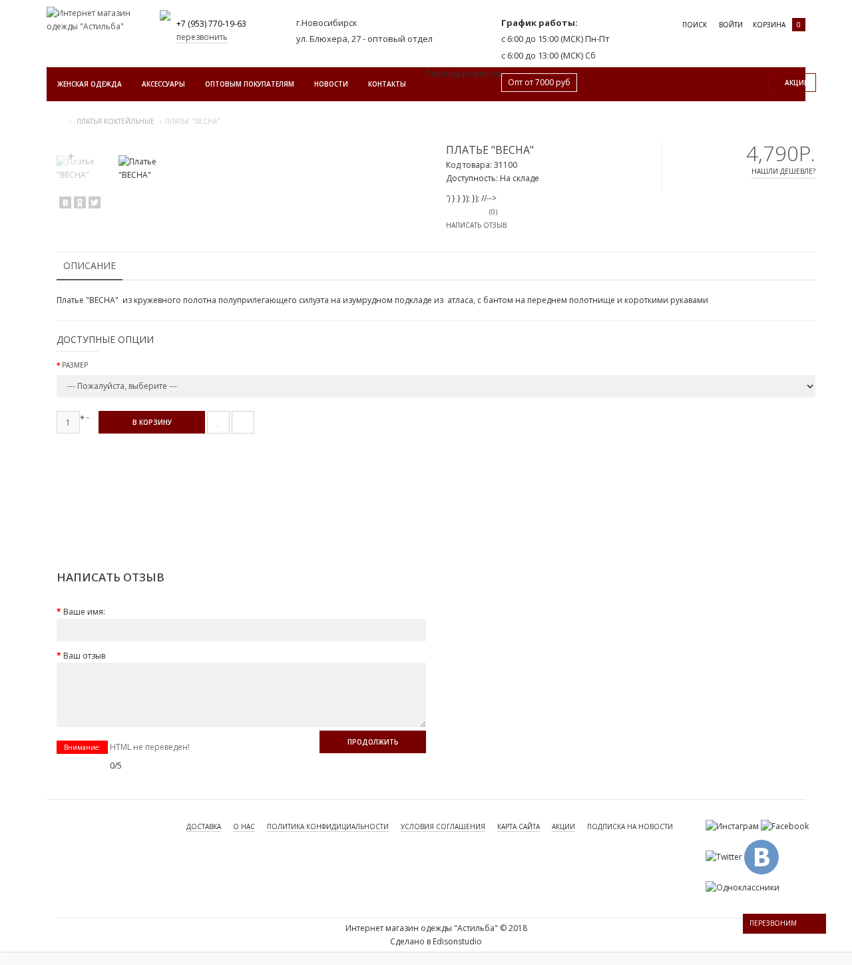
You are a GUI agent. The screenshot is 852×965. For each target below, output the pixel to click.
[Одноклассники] (80, 202)
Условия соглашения (443, 826)
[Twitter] (95, 202)
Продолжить (373, 742)
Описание (89, 265)
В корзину (152, 422)
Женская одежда (89, 84)
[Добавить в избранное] (218, 422)
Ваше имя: (84, 611)
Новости (331, 84)
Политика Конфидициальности (328, 826)
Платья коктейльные (115, 121)
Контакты (387, 84)
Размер (75, 365)
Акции (563, 826)
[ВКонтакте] (65, 202)
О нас (244, 826)
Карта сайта (518, 826)
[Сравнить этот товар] (243, 422)
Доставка (203, 826)
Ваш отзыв (84, 655)
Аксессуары (163, 84)
